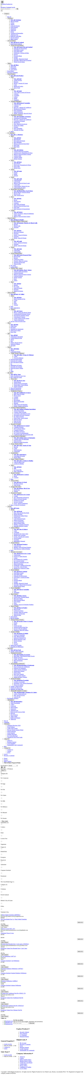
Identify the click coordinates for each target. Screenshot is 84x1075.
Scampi (16, 57)
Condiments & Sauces (16, 391)
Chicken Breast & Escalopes (21, 151)
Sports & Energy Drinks (16, 368)
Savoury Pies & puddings (20, 628)
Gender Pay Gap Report (26, 1062)
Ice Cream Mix (18, 470)
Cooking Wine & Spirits (20, 412)
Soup (11, 479)
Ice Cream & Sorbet (19, 561)
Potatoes (16, 127)
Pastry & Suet (17, 421)
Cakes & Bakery (15, 527)
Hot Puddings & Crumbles (21, 559)
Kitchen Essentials (15, 678)
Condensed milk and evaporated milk (23, 434)
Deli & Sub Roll (18, 514)
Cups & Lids (17, 697)
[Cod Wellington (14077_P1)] (8, 956)
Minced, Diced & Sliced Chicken (22, 154)
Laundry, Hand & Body (16, 686)
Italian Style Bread (18, 520)
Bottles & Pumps (18, 657)
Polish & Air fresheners (20, 668)
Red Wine (13, 327)
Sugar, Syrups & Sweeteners (17, 505)
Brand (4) (3, 860)
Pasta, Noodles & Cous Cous (18, 376)
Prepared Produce (24, 1036)
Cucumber (16, 95)
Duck (12, 160)
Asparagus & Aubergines (20, 118)
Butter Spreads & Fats (19, 299)
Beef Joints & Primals (19, 141)
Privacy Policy (23, 1065)
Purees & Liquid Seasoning (21, 442)
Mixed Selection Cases (20, 639)
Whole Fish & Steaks (19, 62)
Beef (12, 136)
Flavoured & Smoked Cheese (21, 315)
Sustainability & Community (27, 1050)
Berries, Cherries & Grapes (21, 83)
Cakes (15, 531)
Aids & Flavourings (19, 410)
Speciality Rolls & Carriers (21, 526)
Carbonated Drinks (15, 351)
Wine (9, 323)
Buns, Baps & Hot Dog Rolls (21, 513)
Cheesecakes (17, 555)
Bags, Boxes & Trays (19, 695)
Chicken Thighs (18, 157)
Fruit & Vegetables (15, 588)
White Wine (13, 326)
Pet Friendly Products (12, 698)
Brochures (7, 724)
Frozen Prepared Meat (16, 253)
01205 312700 (8, 1055)
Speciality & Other (18, 130)
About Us (7, 739)
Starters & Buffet (15, 632)
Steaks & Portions (18, 291)
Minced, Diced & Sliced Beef (21, 143)
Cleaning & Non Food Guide (14, 737)
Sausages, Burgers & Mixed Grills (19, 221)
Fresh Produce (14, 27)
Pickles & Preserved (15, 389)
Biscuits (16, 447)
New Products (14, 715)
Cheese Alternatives (19, 320)
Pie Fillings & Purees (19, 431)
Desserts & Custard (16, 424)
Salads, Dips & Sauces (16, 342)
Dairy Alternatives (15, 308)
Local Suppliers (11, 743)
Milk (15, 302)
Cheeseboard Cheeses (19, 317)
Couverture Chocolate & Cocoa (22, 413)
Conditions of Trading (25, 1067)
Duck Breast (17, 163)
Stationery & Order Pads (16, 689)
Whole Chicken (18, 159)
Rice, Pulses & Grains (16, 377)
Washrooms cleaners (19, 671)
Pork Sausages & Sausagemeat (22, 209)
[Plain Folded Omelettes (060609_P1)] (10, 915)
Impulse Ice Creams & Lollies (21, 568)
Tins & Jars (14, 379)
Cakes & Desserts (15, 26)
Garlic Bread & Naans (19, 518)
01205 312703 (8, 1044)
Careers (9, 751)
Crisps (15, 448)
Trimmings (13, 29)
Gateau (15, 558)
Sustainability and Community (15, 745)
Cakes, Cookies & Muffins (17, 459)
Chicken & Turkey (18, 259)
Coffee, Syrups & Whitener (17, 353)
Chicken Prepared (18, 273)
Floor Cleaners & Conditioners (22, 666)
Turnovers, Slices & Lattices (21, 630)
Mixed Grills (17, 194)
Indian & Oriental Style (20, 638)
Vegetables (16, 592)
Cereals (16, 496)
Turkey (12, 210)
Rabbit (15, 174)
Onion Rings (13, 616)
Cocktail (16, 397)
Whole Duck (17, 168)
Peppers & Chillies (18, 125)
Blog (5, 746)
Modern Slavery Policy (26, 1061)
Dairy (12, 296)
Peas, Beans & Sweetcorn (20, 124)
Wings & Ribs (17, 264)
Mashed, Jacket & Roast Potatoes (22, 547)
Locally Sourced (24, 1049)
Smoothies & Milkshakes (16, 646)
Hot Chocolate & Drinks (16, 362)
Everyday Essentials (12, 72)
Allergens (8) (4, 773)
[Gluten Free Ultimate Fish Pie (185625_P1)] (12, 1005)
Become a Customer (6, 7)
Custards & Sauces (19, 430)
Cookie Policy (23, 1064)
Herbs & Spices (18, 419)
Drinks (12, 31)
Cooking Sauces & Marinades (18, 436)
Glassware (13, 709)
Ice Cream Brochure (12, 736)
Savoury (16, 644)
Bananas (16, 82)
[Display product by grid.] (2, 767)
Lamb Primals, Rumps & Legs (22, 186)
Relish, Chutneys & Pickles (21, 406)
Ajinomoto (3, 933)
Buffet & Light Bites (15, 36)
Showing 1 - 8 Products (7, 769)
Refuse (15, 662)
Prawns (16, 54)
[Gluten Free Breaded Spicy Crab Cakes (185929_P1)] (15, 944)
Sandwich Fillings (15, 344)
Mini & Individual (18, 564)
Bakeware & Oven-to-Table (17, 712)
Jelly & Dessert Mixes (19, 428)
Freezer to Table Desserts (20, 556)
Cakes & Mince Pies (19, 462)
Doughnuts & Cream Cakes (21, 533)
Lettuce (16, 97)
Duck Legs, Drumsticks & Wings (22, 165)
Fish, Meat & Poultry (19, 636)
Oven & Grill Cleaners (20, 675)
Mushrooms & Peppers (20, 109)
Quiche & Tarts (18, 626)
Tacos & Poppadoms (15, 388)
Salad (12, 89)
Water (12, 371)
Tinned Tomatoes (18, 386)
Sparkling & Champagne (16, 329)
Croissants (16, 532)
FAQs (8, 752)
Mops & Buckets (18, 660)
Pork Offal (16, 207)
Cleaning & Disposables (16, 33)
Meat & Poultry (14, 21)
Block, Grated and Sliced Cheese (22, 312)
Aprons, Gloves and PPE (17, 651)
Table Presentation (15, 703)
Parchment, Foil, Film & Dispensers (23, 683)
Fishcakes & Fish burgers (20, 48)
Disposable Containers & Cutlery (19, 690)
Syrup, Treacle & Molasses (21, 503)
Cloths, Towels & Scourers (21, 659)
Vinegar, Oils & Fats (16, 486)
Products (7, 13)
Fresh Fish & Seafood (16, 44)
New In (9, 16)
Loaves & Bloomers (19, 521)
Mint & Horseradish (19, 401)
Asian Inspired (11, 733)
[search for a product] (17, 9)
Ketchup (16, 398)
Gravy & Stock (14, 480)
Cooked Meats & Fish (16, 338)
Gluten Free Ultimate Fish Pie (14, 1010)
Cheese (12, 23)
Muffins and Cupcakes (20, 535)
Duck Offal (17, 166)
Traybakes (16, 539)
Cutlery (12, 704)
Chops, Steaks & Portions (20, 242)
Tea (11, 369)
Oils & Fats (17, 490)
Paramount (3, 948)
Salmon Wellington (16, 985)
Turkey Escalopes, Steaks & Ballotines (24, 213)
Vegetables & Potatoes (16, 115)
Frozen (9, 506)
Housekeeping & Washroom (17, 663)
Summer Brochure (12, 734)
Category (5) (4, 884)
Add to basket (4, 925)
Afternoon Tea (14, 34)
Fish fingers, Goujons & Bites (21, 577)
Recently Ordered (24, 1032)
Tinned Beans (17, 382)
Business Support (11, 742)
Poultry (16, 172)
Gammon (16, 203)
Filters (3, 770)
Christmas (10, 18)
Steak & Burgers (11, 731)
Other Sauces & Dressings (20, 404)
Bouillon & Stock (18, 483)
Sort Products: (4, 765)
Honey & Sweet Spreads (20, 499)
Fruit (12, 77)
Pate (11, 341)
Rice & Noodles (14, 618)
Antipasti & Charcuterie (16, 336)
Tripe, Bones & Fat (19, 195)
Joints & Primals (18, 288)
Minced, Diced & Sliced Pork (21, 206)
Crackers (16, 477)
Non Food (10, 648)
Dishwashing (17, 672)
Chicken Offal (17, 156)
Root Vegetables (18, 110)
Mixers (12, 350)
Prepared (16, 233)
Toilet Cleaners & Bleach (20, 669)
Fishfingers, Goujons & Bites (21, 53)
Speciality (13, 345)
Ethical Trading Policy (25, 1059)
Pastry (15, 303)
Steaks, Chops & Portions (20, 235)
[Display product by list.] (4, 767)
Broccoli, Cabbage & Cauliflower (22, 107)
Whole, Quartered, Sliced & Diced (23, 113)
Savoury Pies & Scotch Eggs (17, 321)
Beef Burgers (17, 139)
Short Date (13, 66)
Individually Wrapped (19, 541)
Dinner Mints (17, 457)
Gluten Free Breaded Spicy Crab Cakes (17, 948)
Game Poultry (17, 252)
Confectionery (14, 453)
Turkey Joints (17, 215)
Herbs (12, 131)
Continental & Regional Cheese (22, 314)
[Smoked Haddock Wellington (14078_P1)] (12, 968)
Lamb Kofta (17, 181)
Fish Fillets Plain (18, 51)
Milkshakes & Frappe (16, 365)
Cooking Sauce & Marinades (21, 439)
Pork (12, 197)
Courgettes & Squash (19, 121)
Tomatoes (16, 100)
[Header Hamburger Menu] (2, 2)
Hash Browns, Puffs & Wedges (22, 549)
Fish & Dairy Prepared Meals (21, 597)
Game (12, 169)
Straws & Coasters (18, 684)
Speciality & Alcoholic (16, 366)
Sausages (16, 227)
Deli (9, 333)
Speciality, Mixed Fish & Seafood (22, 60)
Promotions (13, 68)
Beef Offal (16, 145)
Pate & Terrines (18, 641)
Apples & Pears (18, 80)
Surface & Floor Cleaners (20, 677)
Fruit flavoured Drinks (16, 359)
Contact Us (7, 748)
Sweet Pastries (17, 538)
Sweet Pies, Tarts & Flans (20, 567)
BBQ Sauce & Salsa (19, 394)
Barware (12, 713)
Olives (12, 339)
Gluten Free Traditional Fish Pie (15, 997)
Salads (15, 98)
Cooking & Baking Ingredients (18, 407)
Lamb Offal (17, 184)
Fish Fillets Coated (18, 50)
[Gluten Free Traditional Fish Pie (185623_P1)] (13, 993)
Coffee (15, 356)
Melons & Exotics (18, 86)
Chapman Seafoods (6, 960)
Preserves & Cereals (16, 493)
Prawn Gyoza (10, 933)
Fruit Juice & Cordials (16, 361)
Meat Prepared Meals (19, 600)
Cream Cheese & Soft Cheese (21, 318)
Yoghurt (16, 305)
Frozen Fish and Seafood (17, 45)
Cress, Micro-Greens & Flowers (22, 92)
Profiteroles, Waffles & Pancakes (22, 565)
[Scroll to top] (1, 6)
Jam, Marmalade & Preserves (21, 497)
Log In (13, 7)
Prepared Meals (18, 56)
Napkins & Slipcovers (16, 687)
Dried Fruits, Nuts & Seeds (21, 418)
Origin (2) (3, 847)
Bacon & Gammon (19, 232)
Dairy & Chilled (11, 292)
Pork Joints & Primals (19, 204)
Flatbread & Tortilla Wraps (21, 515)
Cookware (13, 706)
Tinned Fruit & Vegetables (20, 383)
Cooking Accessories (19, 682)
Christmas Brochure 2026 (14, 725)
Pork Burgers (17, 201)
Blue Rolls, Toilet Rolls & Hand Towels (24, 656)
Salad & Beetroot (18, 112)
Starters (12, 24)
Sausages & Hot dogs (19, 262)
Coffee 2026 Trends (12, 728)
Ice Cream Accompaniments (21, 433)
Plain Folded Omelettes (21, 919)
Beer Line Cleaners (19, 674)
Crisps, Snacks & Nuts (16, 444)
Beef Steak (16, 146)
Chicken (13, 148)
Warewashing (14, 707)
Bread (15, 476)
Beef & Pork (17, 256)
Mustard (16, 403)
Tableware (13, 30)
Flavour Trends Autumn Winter (15, 730)
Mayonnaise (17, 400)
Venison (16, 175)
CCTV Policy (23, 1068)
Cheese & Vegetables (19, 635)
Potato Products (15, 542)
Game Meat (17, 250)
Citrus (15, 85)
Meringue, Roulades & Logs (21, 562)
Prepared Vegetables (16, 101)
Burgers (16, 224)
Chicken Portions (18, 276)
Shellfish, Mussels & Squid (21, 59)
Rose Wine (13, 332)
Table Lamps (13, 716)
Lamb (12, 177)
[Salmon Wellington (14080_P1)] (9, 981)
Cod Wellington (15, 960)
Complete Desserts (18, 427)
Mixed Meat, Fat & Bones (17, 189)
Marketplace (11, 700)
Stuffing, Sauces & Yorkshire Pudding (23, 604)
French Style (17, 517)
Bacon (15, 200)
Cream (15, 300)
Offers (9, 63)
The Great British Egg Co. (7, 919)
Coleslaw (16, 94)
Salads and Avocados (15, 645)
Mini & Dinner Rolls (19, 523)
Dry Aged (13, 265)
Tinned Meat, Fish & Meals (21, 385)
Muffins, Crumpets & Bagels (21, 524)
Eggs (11, 306)
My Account (23, 1043)
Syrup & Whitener (18, 358)
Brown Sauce (17, 395)
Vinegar (16, 491)
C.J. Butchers (11, 133)
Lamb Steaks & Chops (20, 187)
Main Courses (14, 39)
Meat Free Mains (18, 598)
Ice (11, 364)
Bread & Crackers (15, 473)
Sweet (15, 642)
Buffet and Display (15, 718)
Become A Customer (25, 1044)
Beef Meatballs (18, 142)
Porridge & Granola (19, 500)
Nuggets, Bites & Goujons (20, 261)
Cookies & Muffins (19, 463)
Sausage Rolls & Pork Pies (21, 627)
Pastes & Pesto (17, 440)
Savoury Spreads (18, 502)
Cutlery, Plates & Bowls (20, 694)
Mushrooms (17, 122)
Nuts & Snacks (18, 450)
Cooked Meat (14, 267)
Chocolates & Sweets (19, 456)
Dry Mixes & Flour (19, 416)
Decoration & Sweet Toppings (22, 415)
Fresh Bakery (10, 71)
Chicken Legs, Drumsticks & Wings (23, 153)
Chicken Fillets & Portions (20, 271)
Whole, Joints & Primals (20, 238)
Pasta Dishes (17, 601)
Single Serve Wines (15, 330)
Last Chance (13, 69)
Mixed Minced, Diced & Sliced (22, 192)
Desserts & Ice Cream (16, 552)
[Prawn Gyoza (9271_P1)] (8, 928)
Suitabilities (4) (4, 822)
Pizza (15, 603)
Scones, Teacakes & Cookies (21, 536)
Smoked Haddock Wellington (18, 973)
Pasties (15, 623)
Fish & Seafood (14, 37)
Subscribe (31, 1023)
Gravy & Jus (17, 485)
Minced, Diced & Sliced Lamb (22, 183)
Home (5, 758)
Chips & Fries (17, 104)
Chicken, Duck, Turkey (16, 268)
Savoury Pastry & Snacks (17, 619)
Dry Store (10, 372)
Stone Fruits (17, 87)
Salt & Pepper (17, 422)
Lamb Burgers (17, 180)
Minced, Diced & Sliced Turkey (22, 216)
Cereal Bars (17, 451)
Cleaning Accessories (16, 653)
